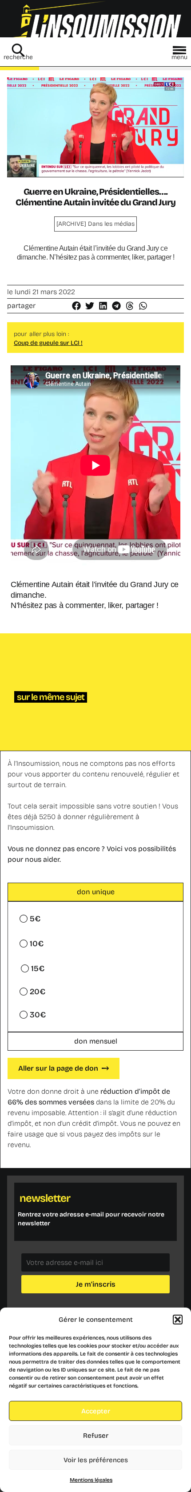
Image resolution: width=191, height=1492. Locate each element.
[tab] (95, 892)
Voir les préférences (96, 1460)
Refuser (95, 1436)
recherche (18, 57)
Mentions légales (91, 1480)
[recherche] (18, 50)
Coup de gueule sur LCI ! (48, 343)
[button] (177, 1319)
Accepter (95, 1411)
